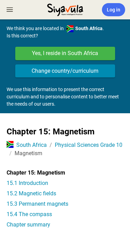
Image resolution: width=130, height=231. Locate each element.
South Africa (31, 145)
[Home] (65, 9)
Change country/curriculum (65, 71)
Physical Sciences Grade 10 (88, 145)
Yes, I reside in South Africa (65, 53)
